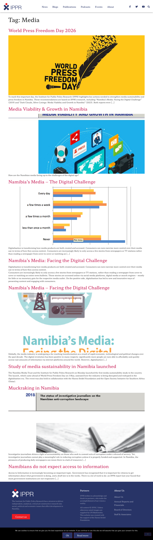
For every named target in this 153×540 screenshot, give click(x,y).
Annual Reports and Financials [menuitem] (123, 503)
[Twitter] (136, 6)
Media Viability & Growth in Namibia (47, 109)
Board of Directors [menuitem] (122, 509)
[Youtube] (143, 6)
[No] (147, 534)
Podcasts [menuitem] (85, 6)
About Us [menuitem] (118, 496)
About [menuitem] (110, 6)
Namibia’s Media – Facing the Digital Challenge (59, 287)
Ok (67, 535)
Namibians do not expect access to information (58, 466)
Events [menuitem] (98, 6)
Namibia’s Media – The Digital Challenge (52, 181)
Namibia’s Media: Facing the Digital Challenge (57, 260)
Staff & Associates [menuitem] (122, 514)
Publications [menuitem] (69, 6)
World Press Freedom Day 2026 (42, 30)
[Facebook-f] (130, 6)
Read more (82, 535)
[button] (149, 7)
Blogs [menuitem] (55, 6)
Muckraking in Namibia (33, 388)
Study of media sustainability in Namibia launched (62, 366)
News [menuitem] (45, 6)
